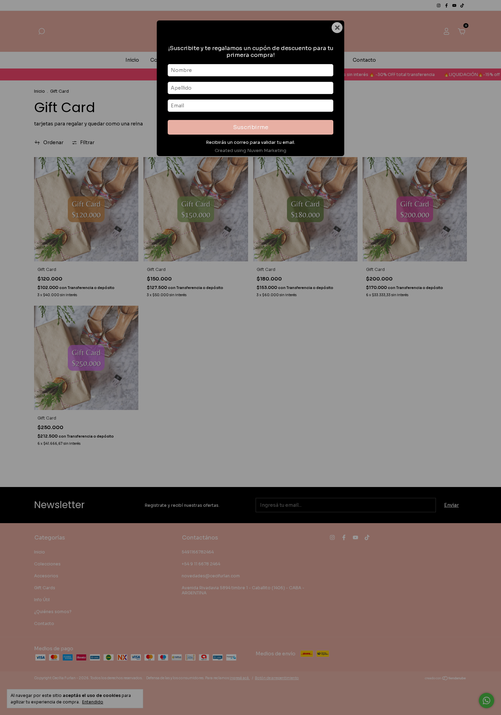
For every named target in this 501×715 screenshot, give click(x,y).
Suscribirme (250, 127)
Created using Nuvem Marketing (250, 150)
